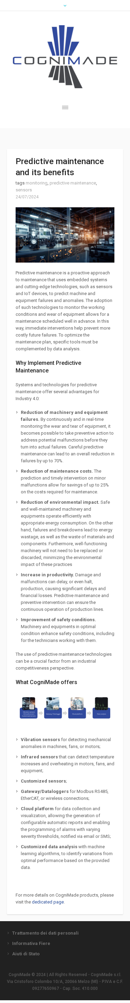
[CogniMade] (65, 56)
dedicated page (48, 902)
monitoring (36, 183)
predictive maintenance (73, 183)
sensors (24, 189)
